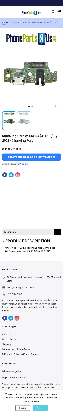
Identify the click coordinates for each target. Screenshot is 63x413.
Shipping (6, 344)
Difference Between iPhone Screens (20, 354)
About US (6, 334)
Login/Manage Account (14, 377)
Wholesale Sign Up (11, 371)
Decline (22, 408)
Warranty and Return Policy (16, 349)
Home (5, 22)
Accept (40, 408)
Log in (25, 163)
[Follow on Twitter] (11, 174)
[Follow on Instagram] (17, 174)
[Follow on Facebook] (4, 174)
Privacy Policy (9, 339)
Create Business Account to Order (31, 157)
